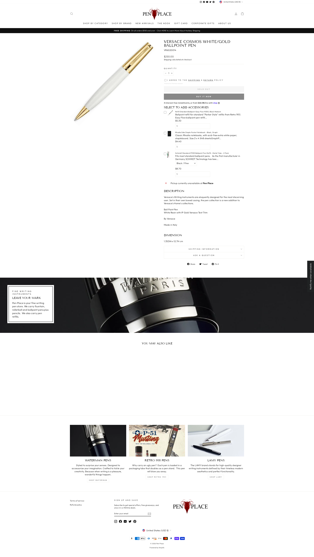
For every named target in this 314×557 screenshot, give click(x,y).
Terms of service (77, 501)
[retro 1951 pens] (157, 441)
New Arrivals (145, 23)
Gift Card (181, 23)
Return (208, 80)
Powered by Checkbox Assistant (173, 83)
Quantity (170, 68)
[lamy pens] (216, 441)
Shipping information (204, 249)
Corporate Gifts (203, 23)
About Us (224, 23)
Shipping (167, 59)
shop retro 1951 (157, 477)
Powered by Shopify (157, 548)
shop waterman (98, 480)
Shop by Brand (122, 23)
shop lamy (216, 477)
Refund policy (76, 505)
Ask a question (204, 255)
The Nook (164, 23)
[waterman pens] (98, 441)
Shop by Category (95, 23)
